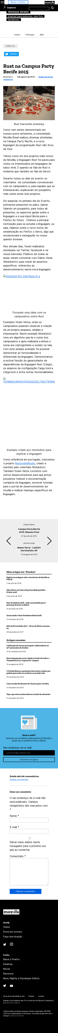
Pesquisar (52, 7)
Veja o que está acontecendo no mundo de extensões (28, 694)
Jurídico (41, 996)
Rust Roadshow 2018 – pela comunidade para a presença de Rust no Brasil (26, 604)
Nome (14, 815)
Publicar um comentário (19, 780)
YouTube (11, 986)
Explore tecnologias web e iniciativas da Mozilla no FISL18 (27, 578)
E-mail (14, 827)
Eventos (10, 46)
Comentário (18, 856)
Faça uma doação (12, 936)
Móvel (6, 968)
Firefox (6, 955)
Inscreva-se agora (29, 759)
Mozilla (50, 2)
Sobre (17, 34)
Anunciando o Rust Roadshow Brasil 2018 (23, 615)
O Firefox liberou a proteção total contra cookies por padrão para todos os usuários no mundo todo (28, 672)
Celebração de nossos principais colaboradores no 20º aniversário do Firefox (27, 646)
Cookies (31, 996)
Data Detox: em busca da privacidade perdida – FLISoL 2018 (26, 591)
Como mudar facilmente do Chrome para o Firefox (27, 683)
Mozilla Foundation (12, 1003)
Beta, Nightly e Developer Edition (21, 978)
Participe (30, 34)
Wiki (42, 34)
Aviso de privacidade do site (13, 996)
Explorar (11, 7)
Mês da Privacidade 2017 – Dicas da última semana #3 (28, 627)
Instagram (11, 944)
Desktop (8, 964)
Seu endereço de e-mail (17, 747)
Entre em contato (12, 931)
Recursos (8, 973)
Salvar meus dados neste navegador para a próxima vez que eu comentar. (28, 845)
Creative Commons (16, 1016)
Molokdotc (8, 77)
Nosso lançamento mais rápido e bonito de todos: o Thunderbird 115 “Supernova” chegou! (27, 659)
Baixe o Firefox (18, 2)
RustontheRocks (25, 463)
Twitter (13, 54)
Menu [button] (2, 2)
